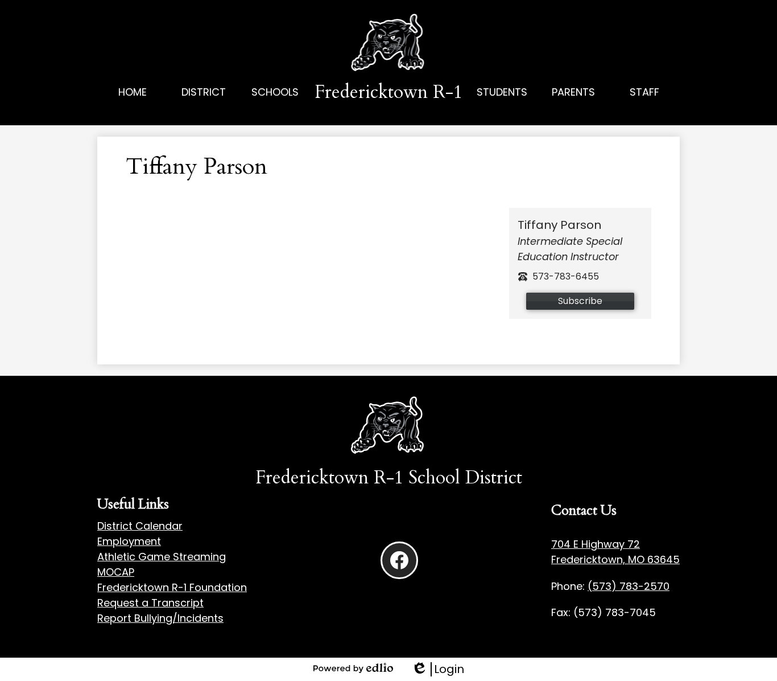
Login (437, 669)
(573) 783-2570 (628, 586)
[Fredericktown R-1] (389, 43)
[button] (203, 104)
